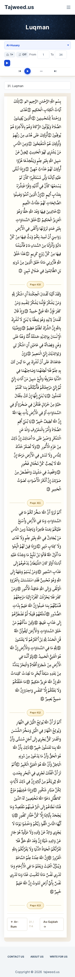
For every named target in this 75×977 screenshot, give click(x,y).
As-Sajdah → (50, 924)
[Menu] (68, 7)
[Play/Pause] (27, 71)
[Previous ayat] (20, 71)
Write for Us (59, 956)
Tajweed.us (19, 7)
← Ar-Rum (14, 924)
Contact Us (16, 956)
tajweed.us (52, 972)
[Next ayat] (55, 71)
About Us (37, 956)
